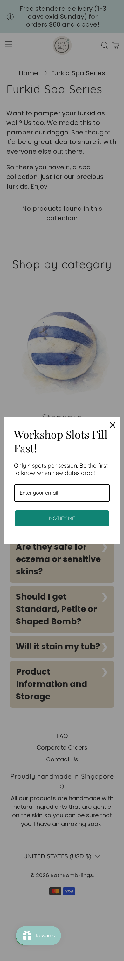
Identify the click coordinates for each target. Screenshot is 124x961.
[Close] (112, 425)
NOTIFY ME (62, 518)
